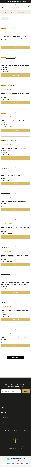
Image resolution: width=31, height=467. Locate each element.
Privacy (20, 448)
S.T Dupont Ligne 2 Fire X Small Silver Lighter (14, 338)
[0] (28, 7)
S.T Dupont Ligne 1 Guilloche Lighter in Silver (14, 176)
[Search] (5, 7)
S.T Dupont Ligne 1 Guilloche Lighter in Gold (13, 201)
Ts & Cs (17, 448)
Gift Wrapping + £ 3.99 (7, 44)
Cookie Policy (12, 448)
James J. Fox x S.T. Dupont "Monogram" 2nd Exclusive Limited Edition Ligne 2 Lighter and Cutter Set (13, 38)
